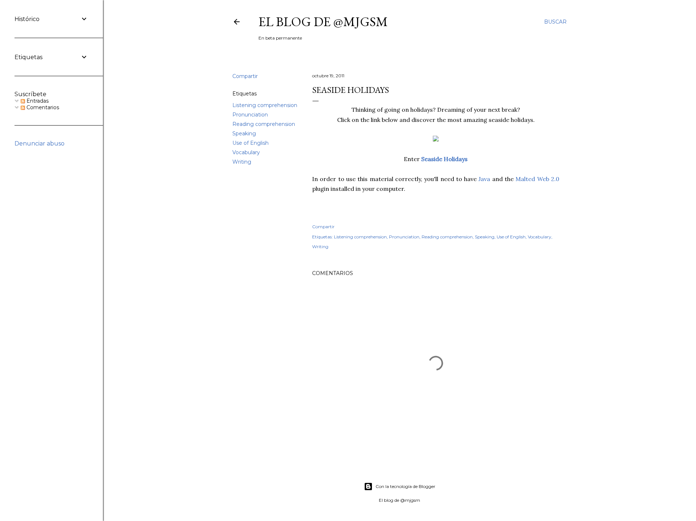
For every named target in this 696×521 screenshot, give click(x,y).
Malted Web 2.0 (537, 178)
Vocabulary (246, 152)
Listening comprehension (264, 105)
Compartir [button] (245, 76)
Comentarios (42, 107)
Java (485, 178)
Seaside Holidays (444, 159)
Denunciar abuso (39, 143)
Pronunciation (250, 114)
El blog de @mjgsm (323, 21)
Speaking (244, 133)
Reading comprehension (263, 124)
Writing (241, 162)
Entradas (37, 101)
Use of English (250, 143)
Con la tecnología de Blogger (405, 486)
